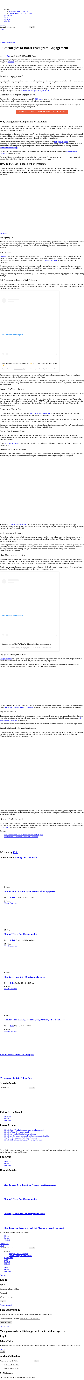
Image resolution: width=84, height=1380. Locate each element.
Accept (2, 1349)
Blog (6, 17)
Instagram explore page (9, 148)
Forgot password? (6, 1305)
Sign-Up (7, 21)
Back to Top (4, 1244)
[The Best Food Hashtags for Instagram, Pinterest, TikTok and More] (44, 1001)
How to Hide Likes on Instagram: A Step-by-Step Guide (23, 1140)
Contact (7, 19)
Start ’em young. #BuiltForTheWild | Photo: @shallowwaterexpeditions (26, 644)
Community (8, 15)
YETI (22, 648)
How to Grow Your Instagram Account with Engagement (30, 891)
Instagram (11, 62)
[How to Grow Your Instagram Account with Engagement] (44, 872)
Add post (3, 1275)
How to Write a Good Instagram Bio (20, 934)
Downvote (13, 903)
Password (3, 1293)
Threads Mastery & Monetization (20, 13)
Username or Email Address (9, 1289)
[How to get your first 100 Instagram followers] (44, 958)
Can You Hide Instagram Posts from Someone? (20, 1138)
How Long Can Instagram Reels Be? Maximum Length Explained (27, 1136)
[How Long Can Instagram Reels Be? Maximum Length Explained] (44, 1221)
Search (32, 27)
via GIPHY (4, 233)
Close (2, 1246)
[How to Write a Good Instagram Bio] (44, 915)
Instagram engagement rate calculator (42, 112)
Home (6, 1236)
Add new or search (7, 1361)
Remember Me (7, 1297)
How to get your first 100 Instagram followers (24, 977)
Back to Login (5, 1326)
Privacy (7, 1238)
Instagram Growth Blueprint (18, 11)
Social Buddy (18, 369)
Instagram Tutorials (26, 857)
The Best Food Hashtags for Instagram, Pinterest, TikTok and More (34, 1020)
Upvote (7, 903)
